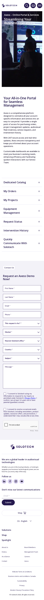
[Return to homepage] (9, 5)
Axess (26, 561)
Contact (4, 561)
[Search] (26, 5)
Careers (27, 556)
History (4, 552)
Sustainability (22, 581)
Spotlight (6, 540)
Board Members (30, 547)
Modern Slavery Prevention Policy (22, 590)
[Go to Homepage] (22, 447)
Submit (8, 502)
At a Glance (6, 556)
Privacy (22, 585)
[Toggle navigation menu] (39, 5)
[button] (22, 521)
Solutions (6, 530)
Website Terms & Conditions (22, 572)
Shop (4, 535)
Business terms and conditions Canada (22, 576)
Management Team (31, 552)
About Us (5, 547)
